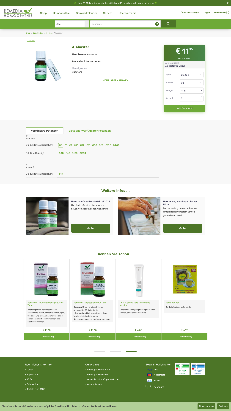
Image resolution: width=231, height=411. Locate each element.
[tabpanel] (139, 299)
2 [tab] (115, 351)
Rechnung (159, 387)
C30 (94, 145)
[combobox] (192, 82)
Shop (43, 13)
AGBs (29, 379)
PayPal (157, 380)
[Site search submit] (168, 23)
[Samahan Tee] (184, 279)
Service (108, 13)
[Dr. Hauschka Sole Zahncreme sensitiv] (138, 279)
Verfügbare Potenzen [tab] (44, 130)
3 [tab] (131, 351)
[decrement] (201, 99)
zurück (31, 40)
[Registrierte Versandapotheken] (182, 369)
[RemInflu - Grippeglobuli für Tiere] (92, 279)
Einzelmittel (38, 33)
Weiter (91, 228)
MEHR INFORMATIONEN (115, 80)
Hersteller (148, 3)
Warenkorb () (221, 12)
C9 (70, 145)
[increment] (201, 96)
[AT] (18, 12)
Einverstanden (206, 406)
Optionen (223, 406)
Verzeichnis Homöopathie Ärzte (102, 379)
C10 (76, 145)
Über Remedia (127, 13)
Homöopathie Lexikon (98, 374)
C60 (101, 145)
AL (50, 33)
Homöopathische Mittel (98, 370)
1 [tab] (99, 351)
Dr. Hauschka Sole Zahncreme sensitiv (135, 304)
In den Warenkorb (184, 108)
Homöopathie (61, 13)
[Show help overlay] (157, 24)
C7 (66, 145)
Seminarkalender (86, 13)
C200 (116, 145)
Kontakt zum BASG (36, 389)
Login (207, 12)
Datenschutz (33, 384)
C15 (88, 145)
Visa (156, 370)
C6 (60, 145)
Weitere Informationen (103, 406)
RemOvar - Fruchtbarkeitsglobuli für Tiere (45, 304)
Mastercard (159, 375)
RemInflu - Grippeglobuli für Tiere (90, 302)
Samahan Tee (172, 302)
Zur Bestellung (46, 336)
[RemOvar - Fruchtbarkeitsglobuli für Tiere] (46, 279)
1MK (61, 173)
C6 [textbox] (182, 82)
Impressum (32, 374)
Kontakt (30, 370)
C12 (82, 145)
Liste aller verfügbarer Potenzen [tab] (90, 130)
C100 (108, 145)
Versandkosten (94, 384)
